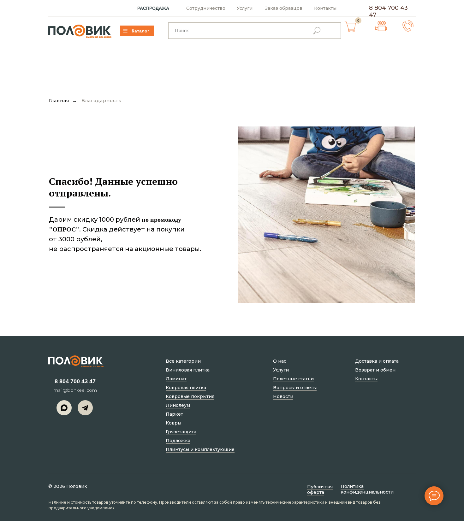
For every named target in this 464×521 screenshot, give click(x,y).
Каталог (140, 30)
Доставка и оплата (377, 361)
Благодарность (101, 100)
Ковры (173, 423)
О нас (279, 361)
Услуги (245, 8)
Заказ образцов (283, 8)
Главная (59, 100)
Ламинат (176, 379)
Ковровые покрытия (190, 396)
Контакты (325, 8)
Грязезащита (181, 432)
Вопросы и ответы (295, 387)
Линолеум (178, 405)
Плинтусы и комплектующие (200, 449)
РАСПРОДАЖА (153, 8)
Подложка (178, 440)
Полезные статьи (293, 379)
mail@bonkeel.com (75, 390)
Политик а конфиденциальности (367, 489)
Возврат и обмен (375, 370)
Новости (283, 396)
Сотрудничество (205, 8)
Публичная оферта (320, 489)
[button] (408, 26)
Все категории (183, 361)
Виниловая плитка (188, 370)
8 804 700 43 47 (75, 381)
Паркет (174, 414)
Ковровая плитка (186, 387)
